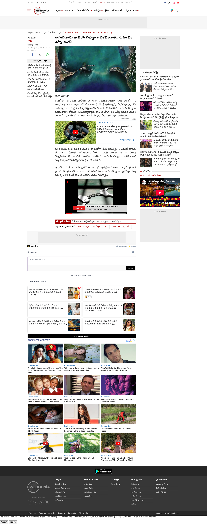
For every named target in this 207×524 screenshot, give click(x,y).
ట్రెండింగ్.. (127, 226)
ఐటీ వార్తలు (59, 500)
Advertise (52, 513)
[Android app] (103, 471)
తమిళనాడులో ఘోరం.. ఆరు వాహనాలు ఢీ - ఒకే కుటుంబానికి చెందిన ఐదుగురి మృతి (39, 80)
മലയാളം (110, 3)
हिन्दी (71, 3)
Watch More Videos (151, 175)
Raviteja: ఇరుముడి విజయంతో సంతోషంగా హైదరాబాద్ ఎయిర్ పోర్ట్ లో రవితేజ (159, 78)
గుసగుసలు (88, 484)
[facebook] (165, 2)
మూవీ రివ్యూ (88, 496)
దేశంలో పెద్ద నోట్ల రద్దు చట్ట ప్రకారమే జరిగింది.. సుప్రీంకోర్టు (39, 95)
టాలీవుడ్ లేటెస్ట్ (150, 72)
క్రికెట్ (107, 10)
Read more (79, 208)
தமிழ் (87, 3)
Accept (4, 522)
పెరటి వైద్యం (116, 484)
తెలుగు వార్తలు (41, 32)
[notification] (177, 10)
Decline (13, 522)
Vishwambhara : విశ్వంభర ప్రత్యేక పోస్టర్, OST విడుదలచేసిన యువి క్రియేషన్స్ (159, 154)
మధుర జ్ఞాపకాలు (162, 484)
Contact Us (72, 513)
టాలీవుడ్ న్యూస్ (90, 492)
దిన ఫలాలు (135, 484)
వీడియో (147, 171)
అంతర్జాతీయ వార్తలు (62, 488)
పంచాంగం (69, 10)
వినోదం (106, 226)
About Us (42, 513)
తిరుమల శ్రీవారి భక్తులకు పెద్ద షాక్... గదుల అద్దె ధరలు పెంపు (39, 66)
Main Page (32, 513)
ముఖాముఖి (88, 488)
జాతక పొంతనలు (137, 500)
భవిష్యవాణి (117, 10)
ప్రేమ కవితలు (161, 488)
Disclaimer (61, 513)
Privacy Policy (84, 513)
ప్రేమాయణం (131, 10)
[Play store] (172, 10)
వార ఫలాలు (135, 488)
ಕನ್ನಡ (119, 3)
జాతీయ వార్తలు (56, 32)
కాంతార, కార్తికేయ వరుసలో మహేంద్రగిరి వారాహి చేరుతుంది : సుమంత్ (157, 135)
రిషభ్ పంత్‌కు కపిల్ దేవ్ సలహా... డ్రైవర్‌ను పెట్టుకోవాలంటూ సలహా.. (37, 87)
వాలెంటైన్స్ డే (161, 492)
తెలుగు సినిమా (83, 10)
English (80, 3)
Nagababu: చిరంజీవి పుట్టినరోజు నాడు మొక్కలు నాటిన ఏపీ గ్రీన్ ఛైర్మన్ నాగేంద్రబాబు (159, 116)
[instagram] (173, 2)
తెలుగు (102, 3)
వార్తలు (57, 10)
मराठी (94, 3)
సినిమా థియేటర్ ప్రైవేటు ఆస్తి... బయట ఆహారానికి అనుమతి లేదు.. (38, 73)
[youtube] (178, 2)
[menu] (29, 10)
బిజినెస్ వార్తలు (60, 496)
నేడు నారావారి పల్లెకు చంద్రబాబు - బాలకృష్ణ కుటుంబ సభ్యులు (96, 221)
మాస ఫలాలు (136, 492)
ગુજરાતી (128, 3)
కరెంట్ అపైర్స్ (60, 492)
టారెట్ (133, 504)
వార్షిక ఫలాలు (136, 496)
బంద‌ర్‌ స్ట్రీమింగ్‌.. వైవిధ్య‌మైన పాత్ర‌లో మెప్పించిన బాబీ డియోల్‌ (156, 97)
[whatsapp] (47, 54)
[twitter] (169, 2)
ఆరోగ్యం (97, 10)
